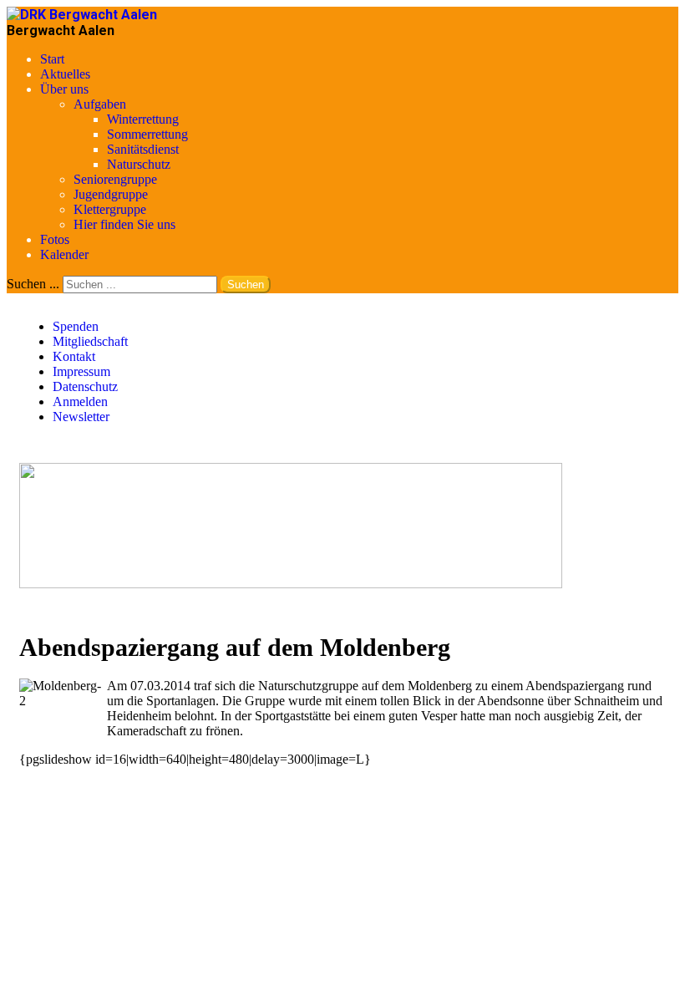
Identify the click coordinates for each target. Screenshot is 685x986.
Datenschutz (85, 386)
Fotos (54, 239)
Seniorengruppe (115, 179)
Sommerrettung (147, 134)
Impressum (81, 371)
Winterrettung (143, 119)
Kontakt (74, 356)
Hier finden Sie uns (124, 224)
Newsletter (81, 416)
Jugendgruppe (111, 194)
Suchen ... (33, 284)
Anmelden (80, 401)
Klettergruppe (110, 209)
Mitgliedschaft (90, 341)
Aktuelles (65, 74)
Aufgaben (100, 104)
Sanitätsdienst (143, 149)
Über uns (64, 89)
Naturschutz (138, 164)
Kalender (64, 254)
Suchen (245, 284)
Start (52, 59)
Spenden (76, 326)
